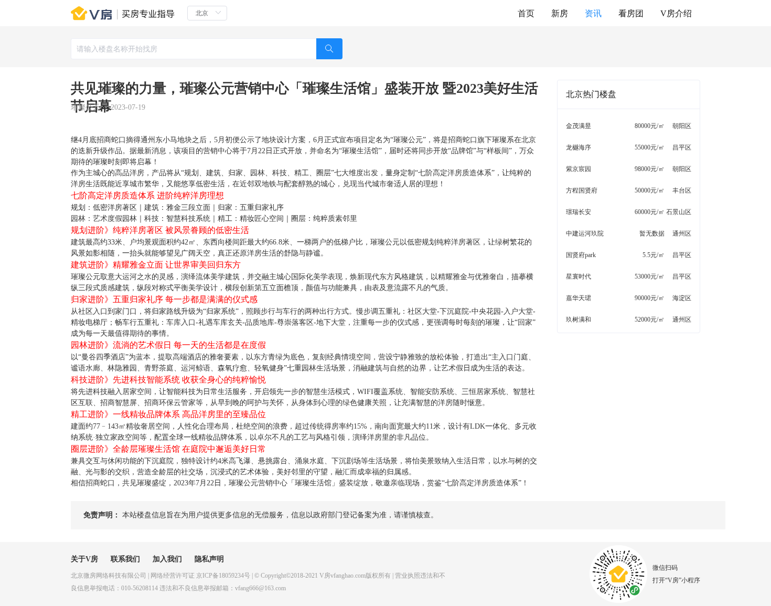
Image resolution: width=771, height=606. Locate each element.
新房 (559, 13)
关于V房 (84, 559)
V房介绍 (676, 13)
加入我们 (167, 559)
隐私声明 (209, 559)
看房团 (631, 13)
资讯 (593, 13)
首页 (526, 13)
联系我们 (125, 559)
